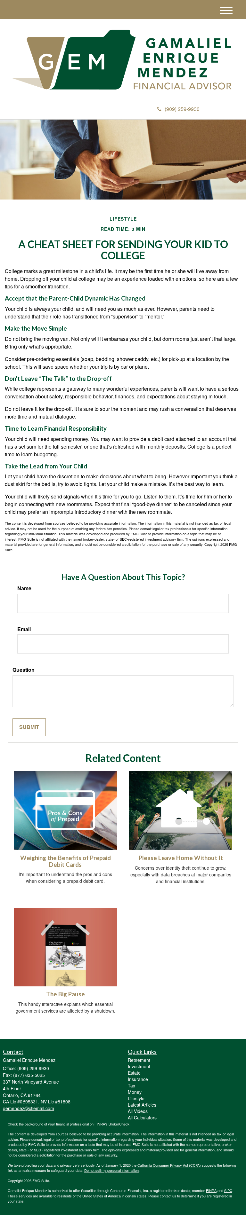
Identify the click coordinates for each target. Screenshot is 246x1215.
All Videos (138, 1111)
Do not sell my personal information (111, 1170)
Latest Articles (142, 1104)
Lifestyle (136, 1098)
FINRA (211, 1190)
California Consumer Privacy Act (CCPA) (169, 1165)
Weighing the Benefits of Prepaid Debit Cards (65, 861)
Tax (131, 1085)
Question (23, 669)
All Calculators (142, 1117)
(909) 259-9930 (182, 109)
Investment (139, 1066)
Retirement (139, 1060)
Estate (134, 1073)
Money (135, 1092)
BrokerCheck (119, 1123)
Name (24, 588)
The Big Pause (65, 994)
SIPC (228, 1190)
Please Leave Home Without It (181, 857)
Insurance (138, 1079)
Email (24, 629)
